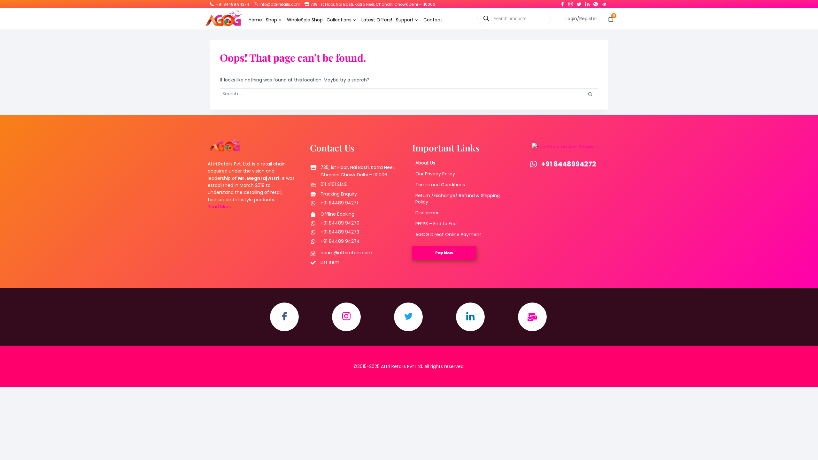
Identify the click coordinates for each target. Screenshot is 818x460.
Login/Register (581, 18)
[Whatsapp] (595, 3)
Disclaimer (427, 213)
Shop (271, 20)
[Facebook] (562, 3)
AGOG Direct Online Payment (448, 234)
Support (404, 20)
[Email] (532, 317)
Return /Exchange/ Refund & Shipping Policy (457, 198)
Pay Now (444, 253)
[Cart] (610, 18)
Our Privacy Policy (435, 174)
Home (255, 20)
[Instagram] (570, 3)
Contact (432, 20)
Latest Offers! (376, 20)
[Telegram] (603, 3)
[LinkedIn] (587, 3)
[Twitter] (579, 3)
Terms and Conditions (440, 184)
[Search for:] (409, 93)
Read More (219, 206)
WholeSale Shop (305, 20)
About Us (425, 163)
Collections (339, 20)
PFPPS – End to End (436, 223)
